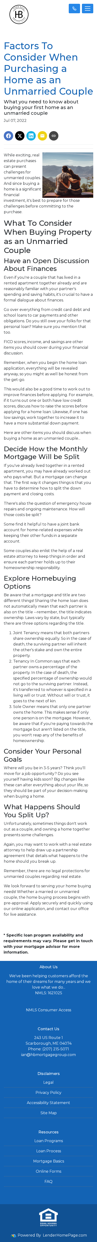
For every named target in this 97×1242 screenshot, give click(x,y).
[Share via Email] (42, 136)
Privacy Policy (48, 1092)
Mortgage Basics (48, 1161)
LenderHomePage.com (65, 1235)
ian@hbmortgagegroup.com (48, 1054)
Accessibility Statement (48, 1103)
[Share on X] (19, 136)
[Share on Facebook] (8, 136)
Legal (48, 1082)
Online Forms (48, 1171)
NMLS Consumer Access (48, 1010)
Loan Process (48, 1151)
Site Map (48, 1113)
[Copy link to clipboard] (53, 136)
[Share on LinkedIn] (31, 136)
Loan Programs (48, 1141)
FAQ (48, 1181)
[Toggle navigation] (87, 8)
